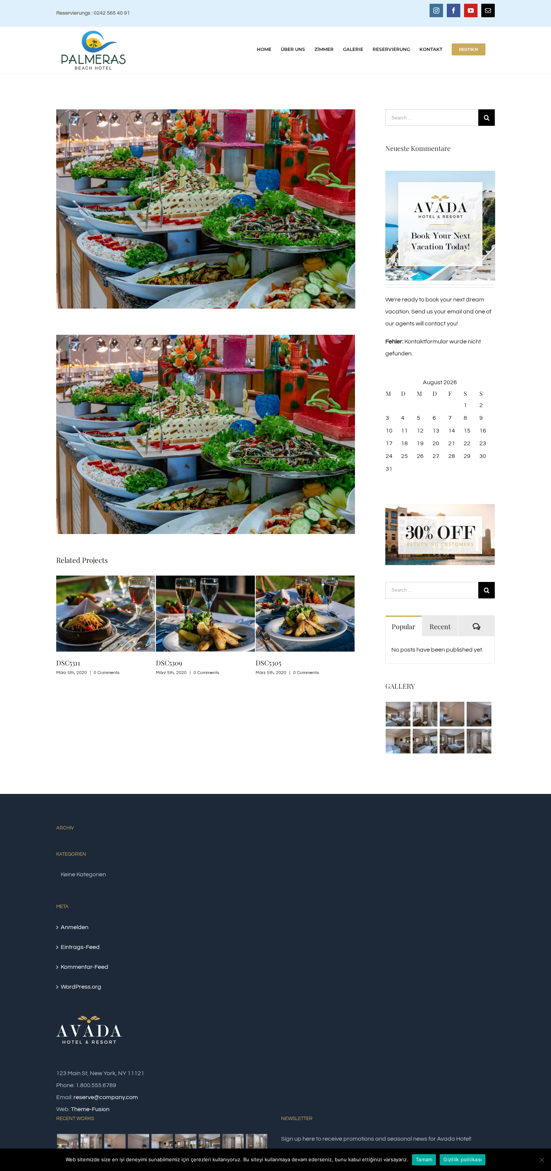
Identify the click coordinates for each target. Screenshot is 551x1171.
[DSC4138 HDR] (425, 714)
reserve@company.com (105, 1097)
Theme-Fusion (90, 1109)
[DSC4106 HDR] (452, 741)
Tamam (424, 1159)
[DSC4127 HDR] (479, 714)
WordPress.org (81, 987)
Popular (403, 626)
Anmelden (74, 927)
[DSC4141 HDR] (398, 714)
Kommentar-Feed (84, 967)
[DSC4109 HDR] (425, 741)
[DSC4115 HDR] (398, 741)
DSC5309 (169, 662)
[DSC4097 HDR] (479, 741)
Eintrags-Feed (80, 947)
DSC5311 (68, 662)
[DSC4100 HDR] (256, 1144)
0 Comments (107, 672)
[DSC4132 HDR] (452, 714)
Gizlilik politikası (462, 1159)
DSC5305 (268, 662)
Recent (440, 626)
